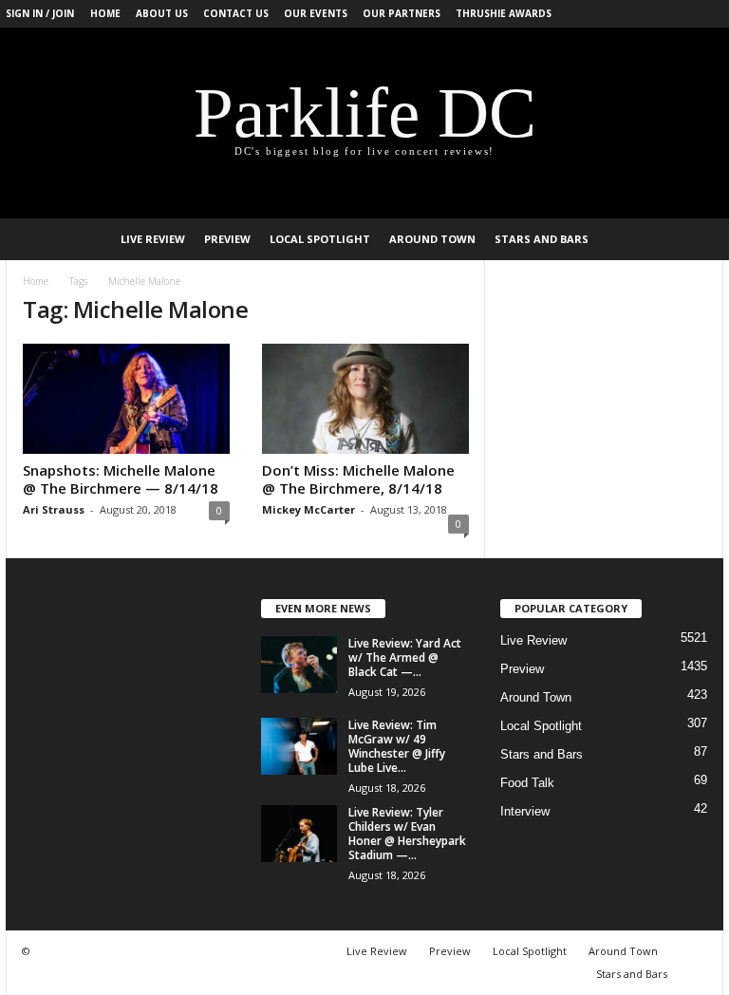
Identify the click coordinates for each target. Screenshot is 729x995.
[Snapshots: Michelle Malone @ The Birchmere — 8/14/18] (126, 399)
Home (105, 13)
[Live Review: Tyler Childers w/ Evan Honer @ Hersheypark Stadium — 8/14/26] (299, 833)
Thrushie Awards (503, 13)
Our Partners (401, 13)
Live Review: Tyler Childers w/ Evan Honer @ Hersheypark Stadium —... (407, 833)
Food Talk (527, 783)
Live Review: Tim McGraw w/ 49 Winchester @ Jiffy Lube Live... (396, 746)
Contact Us (236, 13)
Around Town (432, 239)
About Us (162, 13)
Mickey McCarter (308, 509)
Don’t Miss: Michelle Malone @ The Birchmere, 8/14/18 (358, 479)
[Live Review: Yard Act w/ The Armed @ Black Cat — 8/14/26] (299, 664)
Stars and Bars (542, 239)
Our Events (315, 13)
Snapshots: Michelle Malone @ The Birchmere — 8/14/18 (120, 479)
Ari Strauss (53, 509)
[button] (695, 239)
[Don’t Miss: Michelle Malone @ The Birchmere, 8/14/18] (365, 399)
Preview (227, 239)
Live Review (153, 239)
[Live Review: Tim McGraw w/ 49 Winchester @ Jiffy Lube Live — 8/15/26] (299, 746)
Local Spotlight (320, 239)
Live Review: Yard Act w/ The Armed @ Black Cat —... (404, 657)
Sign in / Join (40, 13)
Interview (525, 811)
